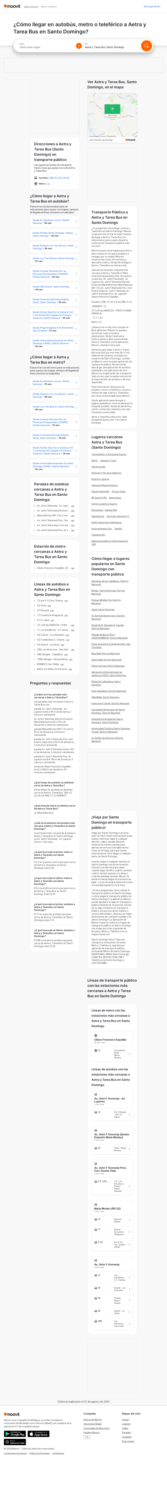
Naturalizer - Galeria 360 (104, 510)
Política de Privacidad (40, 1453)
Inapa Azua (115, 497)
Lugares (126, 1424)
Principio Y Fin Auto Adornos (106, 473)
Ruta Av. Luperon (100, 479)
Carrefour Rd (98, 466)
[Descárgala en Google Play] (15, 1434)
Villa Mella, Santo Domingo (105, 697)
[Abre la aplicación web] (15, 1442)
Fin (86, 44)
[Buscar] (146, 45)
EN (87, 1437)
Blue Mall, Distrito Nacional (105, 653)
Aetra (94, 460)
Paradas (126, 1432)
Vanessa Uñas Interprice (104, 485)
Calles (125, 1428)
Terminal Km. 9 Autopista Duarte (108, 454)
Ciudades (127, 1437)
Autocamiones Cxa (101, 528)
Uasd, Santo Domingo (102, 609)
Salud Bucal (97, 516)
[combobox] (46, 47)
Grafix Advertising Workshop (106, 522)
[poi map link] (112, 118)
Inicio (21, 44)
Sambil (118, 528)
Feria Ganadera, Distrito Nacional (108, 691)
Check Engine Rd (100, 491)
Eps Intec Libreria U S (118, 516)
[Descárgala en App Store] (39, 1434)
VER (72, 505)
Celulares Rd (98, 535)
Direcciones (128, 1441)
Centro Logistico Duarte (104, 504)
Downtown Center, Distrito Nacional (110, 703)
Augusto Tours (108, 460)
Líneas (125, 1419)
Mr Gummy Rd (98, 497)
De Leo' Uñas (118, 491)
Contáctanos (58, 1453)
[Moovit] (12, 6)
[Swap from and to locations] (79, 46)
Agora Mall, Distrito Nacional (106, 659)
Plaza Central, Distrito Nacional (107, 666)
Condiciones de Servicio (15, 1453)
